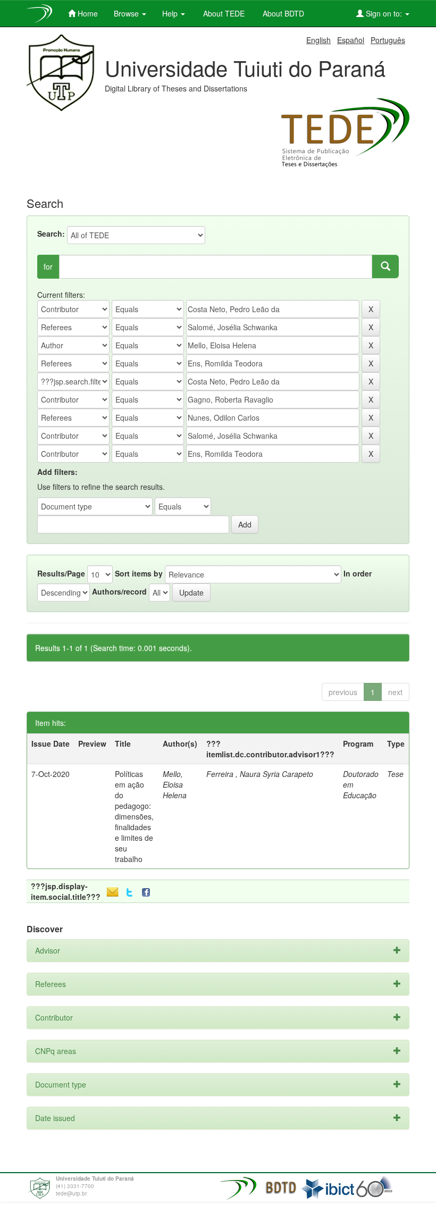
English (318, 40)
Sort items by (139, 573)
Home (87, 13)
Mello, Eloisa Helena (175, 784)
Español (350, 40)
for (48, 266)
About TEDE (223, 13)
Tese (395, 773)
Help (171, 13)
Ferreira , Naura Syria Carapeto (259, 773)
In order (357, 573)
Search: (51, 233)
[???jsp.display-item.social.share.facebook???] (148, 892)
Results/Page (61, 573)
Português (388, 40)
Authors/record (119, 591)
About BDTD (282, 13)
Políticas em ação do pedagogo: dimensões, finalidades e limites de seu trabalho (134, 816)
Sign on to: (384, 13)
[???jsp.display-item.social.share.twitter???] (129, 892)
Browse (127, 13)
